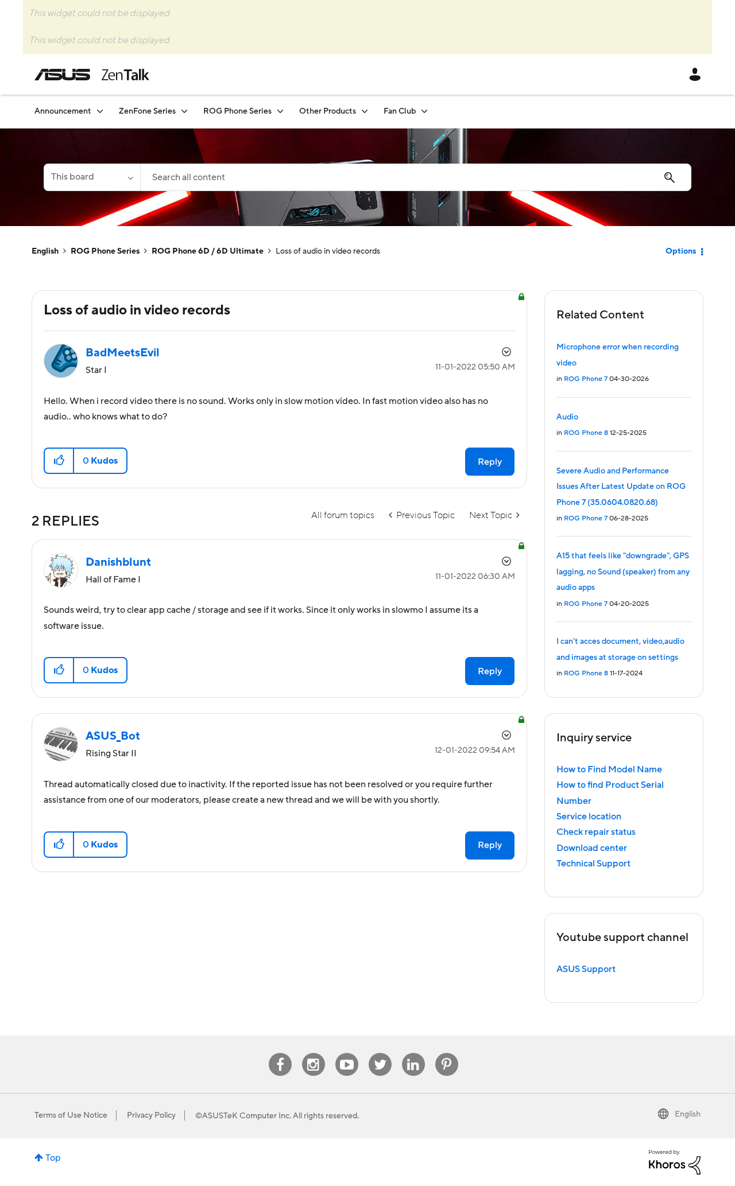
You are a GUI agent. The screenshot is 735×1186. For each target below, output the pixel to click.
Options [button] (681, 251)
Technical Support (593, 863)
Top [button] (53, 1158)
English (45, 251)
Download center (591, 848)
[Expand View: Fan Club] (424, 111)
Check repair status (596, 832)
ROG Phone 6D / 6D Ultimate (208, 251)
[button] (59, 461)
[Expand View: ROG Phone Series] (280, 111)
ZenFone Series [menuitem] (147, 111)
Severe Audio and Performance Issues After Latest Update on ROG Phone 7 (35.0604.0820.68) (621, 487)
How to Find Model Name (609, 769)
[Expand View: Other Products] (364, 111)
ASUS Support (586, 969)
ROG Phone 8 (586, 433)
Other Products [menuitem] (327, 111)
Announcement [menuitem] (62, 111)
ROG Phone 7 (586, 379)
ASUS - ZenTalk (91, 74)
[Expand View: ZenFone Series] (184, 111)
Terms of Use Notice (70, 1115)
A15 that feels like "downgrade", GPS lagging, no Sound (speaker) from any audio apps (623, 572)
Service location (588, 816)
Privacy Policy (151, 1115)
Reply (490, 462)
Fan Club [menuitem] (400, 111)
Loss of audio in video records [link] (328, 251)
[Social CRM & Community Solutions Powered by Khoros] (675, 1161)
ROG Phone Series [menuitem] (237, 111)
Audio (567, 417)
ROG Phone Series (105, 251)
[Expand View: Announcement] (100, 111)
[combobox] (415, 177)
